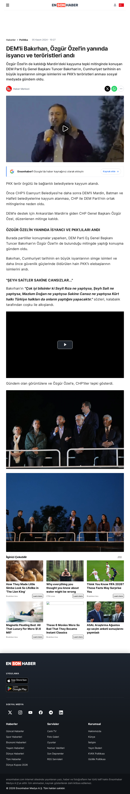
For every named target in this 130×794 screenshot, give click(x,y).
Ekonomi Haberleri (16, 742)
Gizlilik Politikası (96, 759)
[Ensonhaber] (65, 5)
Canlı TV (51, 731)
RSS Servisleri (54, 759)
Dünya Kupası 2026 (17, 764)
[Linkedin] (61, 712)
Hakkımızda (94, 731)
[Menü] (7, 5)
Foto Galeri (53, 736)
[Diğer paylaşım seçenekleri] (121, 89)
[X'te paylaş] (107, 89)
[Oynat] (65, 129)
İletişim (92, 742)
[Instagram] (20, 712)
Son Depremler (55, 753)
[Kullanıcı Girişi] (115, 5)
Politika (23, 39)
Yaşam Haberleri (15, 747)
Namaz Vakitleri (55, 747)
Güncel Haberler (15, 731)
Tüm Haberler (13, 759)
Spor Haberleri (14, 736)
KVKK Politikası (96, 753)
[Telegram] (51, 712)
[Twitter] (10, 712)
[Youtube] (30, 712)
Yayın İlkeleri (95, 747)
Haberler (11, 39)
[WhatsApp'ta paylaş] (114, 89)
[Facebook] (41, 712)
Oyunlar (51, 742)
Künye (91, 736)
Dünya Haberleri (15, 753)
